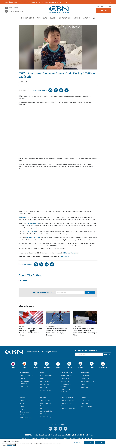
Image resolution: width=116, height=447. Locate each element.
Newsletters (85, 376)
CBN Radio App (86, 406)
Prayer (42, 378)
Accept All (100, 442)
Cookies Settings (81, 438)
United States (25, 400)
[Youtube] (50, 429)
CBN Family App (46, 417)
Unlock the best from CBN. (43, 292)
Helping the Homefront (24, 382)
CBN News (23, 82)
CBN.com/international (71, 253)
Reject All (89, 442)
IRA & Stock (65, 381)
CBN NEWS (42, 18)
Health (22, 409)
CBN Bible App (45, 390)
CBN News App (25, 418)
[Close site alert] (110, 2)
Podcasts (84, 403)
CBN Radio (85, 400)
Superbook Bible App (66, 404)
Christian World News (45, 404)
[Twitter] (56, 90)
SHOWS (43, 397)
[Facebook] (50, 90)
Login (109, 6)
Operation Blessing (33, 238)
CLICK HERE (64, 256)
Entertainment (25, 412)
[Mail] (61, 90)
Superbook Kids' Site (68, 408)
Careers (83, 384)
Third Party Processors (68, 438)
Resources (44, 387)
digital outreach (33, 223)
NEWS (22, 397)
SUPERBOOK (64, 18)
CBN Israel (24, 378)
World (22, 403)
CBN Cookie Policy (55, 438)
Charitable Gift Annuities (66, 385)
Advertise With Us (87, 381)
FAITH (53, 18)
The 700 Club (27, 18)
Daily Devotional (46, 376)
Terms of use (25, 438)
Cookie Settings (77, 442)
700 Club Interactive (29, 232)
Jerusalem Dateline (47, 411)
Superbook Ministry (68, 400)
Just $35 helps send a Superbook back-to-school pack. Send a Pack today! (36, 2)
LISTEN (77, 18)
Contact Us (99, 6)
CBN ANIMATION (67, 397)
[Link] (66, 90)
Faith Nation (44, 408)
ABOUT (86, 18)
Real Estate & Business (65, 390)
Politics (22, 415)
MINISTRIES (24, 373)
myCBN (90, 438)
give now (103, 11)
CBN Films (24, 386)
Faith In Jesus (45, 381)
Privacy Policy (34, 438)
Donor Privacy (44, 438)
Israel (22, 406)
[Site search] (94, 19)
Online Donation (67, 376)
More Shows (44, 414)
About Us (84, 387)
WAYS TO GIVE (66, 373)
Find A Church (45, 384)
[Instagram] (60, 429)
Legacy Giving (66, 378)
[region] (58, 443)
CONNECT (85, 373)
